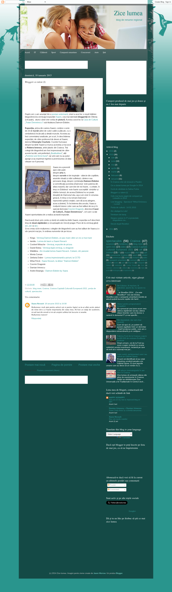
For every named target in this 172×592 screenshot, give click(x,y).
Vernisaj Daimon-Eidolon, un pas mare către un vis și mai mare (64, 238)
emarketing (134, 268)
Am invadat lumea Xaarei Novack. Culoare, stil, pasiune (64, 251)
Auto (96, 52)
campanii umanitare (117, 260)
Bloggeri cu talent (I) (119, 193)
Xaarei (58, 117)
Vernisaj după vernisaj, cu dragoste (58, 248)
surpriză (110, 244)
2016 (111, 151)
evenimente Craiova (119, 255)
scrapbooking (127, 270)
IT (35, 52)
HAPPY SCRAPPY (117, 398)
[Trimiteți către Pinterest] (52, 284)
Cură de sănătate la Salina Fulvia (125, 189)
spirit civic (111, 247)
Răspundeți (36, 318)
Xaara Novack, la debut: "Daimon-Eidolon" (60, 261)
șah (145, 253)
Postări (112, 485)
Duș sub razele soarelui (118, 419)
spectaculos (37, 291)
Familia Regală (131, 265)
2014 (111, 229)
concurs (133, 260)
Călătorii (43, 52)
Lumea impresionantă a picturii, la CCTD (62, 258)
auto (123, 263)
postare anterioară (60, 114)
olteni (137, 253)
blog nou (131, 263)
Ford (142, 265)
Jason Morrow (99, 573)
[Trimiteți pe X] (47, 284)
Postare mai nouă (35, 364)
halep (143, 268)
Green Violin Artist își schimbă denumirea (125, 410)
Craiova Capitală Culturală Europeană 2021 (68, 288)
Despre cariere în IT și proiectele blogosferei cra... (125, 219)
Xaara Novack (37, 304)
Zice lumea (128, 12)
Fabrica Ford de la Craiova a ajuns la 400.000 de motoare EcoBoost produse (132, 338)
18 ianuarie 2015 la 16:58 (56, 304)
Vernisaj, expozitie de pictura (59, 244)
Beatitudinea (56, 153)
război (108, 265)
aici (26, 226)
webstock (118, 265)
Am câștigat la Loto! (119, 211)
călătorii (124, 268)
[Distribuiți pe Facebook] (49, 284)
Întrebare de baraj (118, 215)
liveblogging (116, 270)
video (123, 247)
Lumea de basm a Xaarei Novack (52, 241)
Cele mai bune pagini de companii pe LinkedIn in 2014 (126, 197)
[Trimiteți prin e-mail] (41, 284)
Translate (126, 438)
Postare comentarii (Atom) (48, 370)
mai (113, 165)
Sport (53, 52)
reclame (136, 258)
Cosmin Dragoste (76, 209)
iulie (113, 158)
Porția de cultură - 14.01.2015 (123, 207)
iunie (113, 161)
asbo (145, 258)
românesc (123, 244)
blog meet (37, 288)
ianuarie (115, 179)
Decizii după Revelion (120, 224)
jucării (108, 270)
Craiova (45, 288)
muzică (127, 253)
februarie (115, 175)
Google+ (132, 511)
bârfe (127, 258)
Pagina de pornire (62, 364)
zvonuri (109, 252)
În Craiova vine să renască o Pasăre (126, 182)
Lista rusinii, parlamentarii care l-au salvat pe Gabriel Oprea (132, 355)
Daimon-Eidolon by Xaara (56, 271)
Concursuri (85, 52)
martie (114, 172)
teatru (116, 263)
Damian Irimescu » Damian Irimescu (125, 408)
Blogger (119, 573)
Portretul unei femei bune (36, 156)
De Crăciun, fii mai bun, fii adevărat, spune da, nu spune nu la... (131, 288)
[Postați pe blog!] (44, 284)
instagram (141, 263)
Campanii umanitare (68, 52)
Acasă (27, 52)
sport (135, 255)
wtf (140, 249)
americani (117, 258)
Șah (104, 52)
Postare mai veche (89, 364)
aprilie (114, 168)
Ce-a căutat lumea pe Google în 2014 (127, 185)
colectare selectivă (112, 268)
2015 (111, 155)
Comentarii (114, 490)
